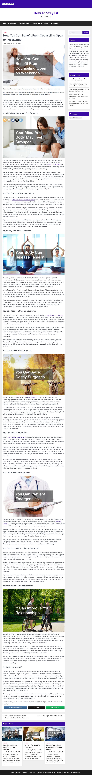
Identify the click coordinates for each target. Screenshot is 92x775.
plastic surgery (32, 397)
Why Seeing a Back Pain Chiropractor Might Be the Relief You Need (78, 96)
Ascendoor (59, 772)
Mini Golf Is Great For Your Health (33, 746)
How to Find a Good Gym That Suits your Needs (54, 747)
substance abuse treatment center (23, 200)
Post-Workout (24, 23)
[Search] (89, 23)
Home (5, 32)
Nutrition (54, 23)
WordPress (76, 772)
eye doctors (59, 315)
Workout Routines (40, 23)
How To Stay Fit (46, 13)
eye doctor (50, 315)
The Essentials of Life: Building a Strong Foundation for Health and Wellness (78, 103)
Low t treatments (54, 164)
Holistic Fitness (9, 23)
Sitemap (39, 772)
